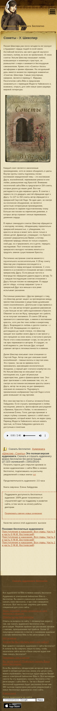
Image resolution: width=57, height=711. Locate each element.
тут (34, 474)
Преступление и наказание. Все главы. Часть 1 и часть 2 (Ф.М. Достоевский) (28, 544)
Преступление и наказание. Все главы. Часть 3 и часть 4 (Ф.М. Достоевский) (28, 538)
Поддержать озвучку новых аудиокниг (23, 513)
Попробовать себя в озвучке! (16, 658)
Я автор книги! (9, 693)
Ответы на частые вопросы (18, 617)
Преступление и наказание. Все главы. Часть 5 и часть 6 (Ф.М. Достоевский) (28, 533)
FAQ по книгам (9, 638)
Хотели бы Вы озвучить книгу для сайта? (26, 642)
